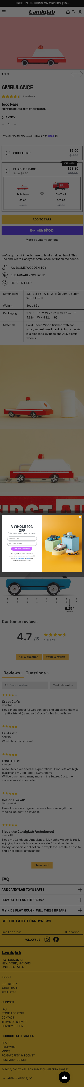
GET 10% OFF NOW (21, 548)
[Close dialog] (80, 517)
